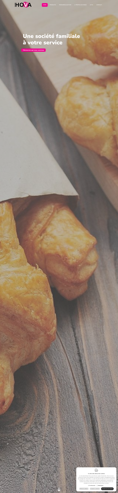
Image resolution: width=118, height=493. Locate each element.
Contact (99, 5)
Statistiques (100, 485)
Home (44, 5)
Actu (91, 5)
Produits (53, 5)
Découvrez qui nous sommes (33, 50)
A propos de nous (80, 5)
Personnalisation (65, 5)
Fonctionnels (92, 485)
